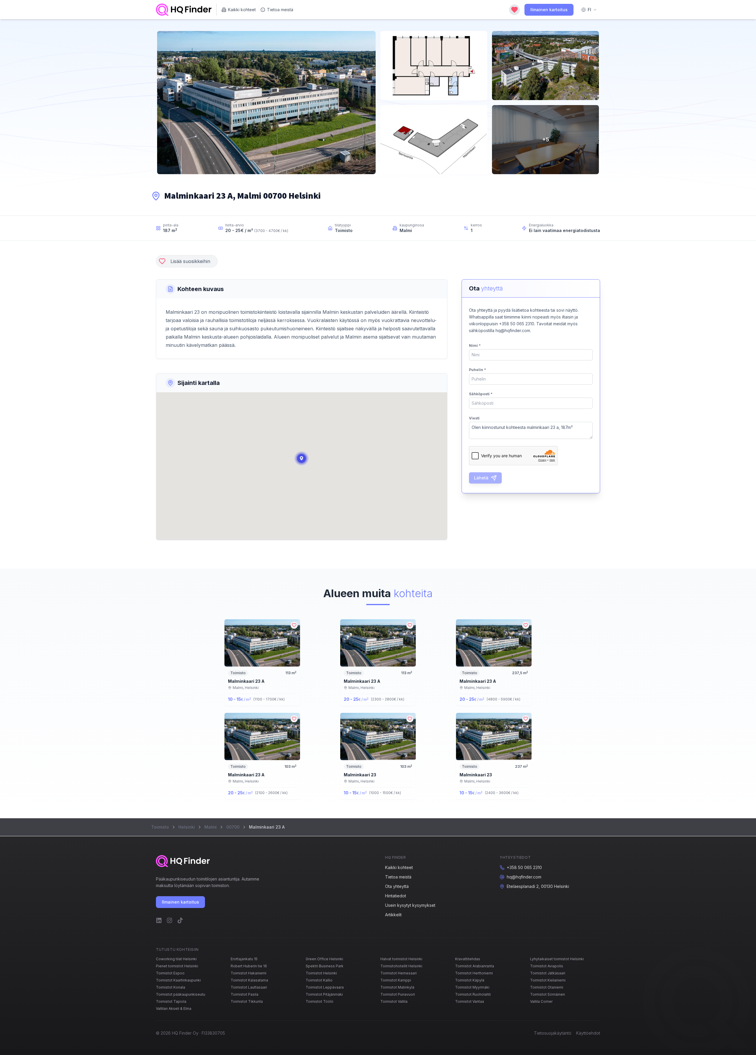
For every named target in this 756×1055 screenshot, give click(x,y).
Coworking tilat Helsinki (176, 959)
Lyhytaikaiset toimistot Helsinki (557, 959)
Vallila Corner (541, 1001)
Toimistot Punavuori (397, 994)
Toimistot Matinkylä (397, 987)
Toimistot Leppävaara (325, 987)
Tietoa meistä (280, 9)
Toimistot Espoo (170, 973)
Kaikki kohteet (242, 9)
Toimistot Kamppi (395, 980)
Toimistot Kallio (319, 980)
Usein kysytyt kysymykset (410, 905)
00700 (232, 826)
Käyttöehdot (588, 1033)
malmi (210, 826)
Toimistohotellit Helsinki (401, 966)
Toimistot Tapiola (171, 1001)
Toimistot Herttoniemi (474, 973)
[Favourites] (514, 9)
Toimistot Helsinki (321, 973)
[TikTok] (180, 920)
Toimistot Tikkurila (247, 1001)
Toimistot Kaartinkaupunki (178, 980)
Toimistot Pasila (244, 994)
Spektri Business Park (324, 966)
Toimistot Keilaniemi (548, 980)
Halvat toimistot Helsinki (401, 959)
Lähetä (481, 477)
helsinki (186, 826)
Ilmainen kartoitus (549, 9)
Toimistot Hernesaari (398, 973)
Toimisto (160, 826)
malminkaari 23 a (246, 681)
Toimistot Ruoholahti (473, 994)
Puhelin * (477, 370)
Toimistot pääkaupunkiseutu (180, 994)
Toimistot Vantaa (469, 1001)
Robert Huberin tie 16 (249, 966)
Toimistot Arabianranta (474, 966)
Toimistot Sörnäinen (547, 994)
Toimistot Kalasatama (249, 980)
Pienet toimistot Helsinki (177, 966)
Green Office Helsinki (324, 959)
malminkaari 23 (360, 774)
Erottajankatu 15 (244, 959)
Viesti (474, 418)
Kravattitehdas (467, 959)
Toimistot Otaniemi (546, 987)
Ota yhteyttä (397, 886)
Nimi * (475, 345)
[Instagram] (169, 920)
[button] (301, 458)
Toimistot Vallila (394, 1001)
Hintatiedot (395, 895)
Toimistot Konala (170, 987)
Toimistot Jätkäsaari (547, 973)
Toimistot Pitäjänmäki (324, 994)
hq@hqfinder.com (524, 876)
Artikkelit (393, 914)
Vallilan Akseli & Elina (173, 1008)
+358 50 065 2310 (524, 867)
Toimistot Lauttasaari (249, 987)
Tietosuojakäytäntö (552, 1033)
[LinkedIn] (159, 920)
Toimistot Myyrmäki (472, 987)
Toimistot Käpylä (469, 980)
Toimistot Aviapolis (546, 966)
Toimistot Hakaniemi (248, 973)
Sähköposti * (481, 394)
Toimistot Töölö (319, 1001)
